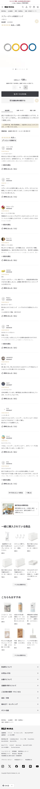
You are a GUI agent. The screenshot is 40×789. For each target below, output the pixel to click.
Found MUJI (31, 741)
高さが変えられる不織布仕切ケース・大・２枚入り (32, 546)
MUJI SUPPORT (29, 735)
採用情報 (14, 753)
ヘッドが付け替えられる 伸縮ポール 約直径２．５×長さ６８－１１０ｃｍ (7, 645)
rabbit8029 (9, 357)
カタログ (11, 747)
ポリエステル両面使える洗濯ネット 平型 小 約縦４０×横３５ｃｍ (20, 644)
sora (7, 462)
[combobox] (8, 785)
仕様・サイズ (20, 110)
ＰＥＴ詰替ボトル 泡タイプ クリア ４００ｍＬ (33, 643)
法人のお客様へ (5, 749)
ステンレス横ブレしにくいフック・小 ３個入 (19, 546)
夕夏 (7, 326)
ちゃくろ (8, 238)
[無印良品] (7, 731)
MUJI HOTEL (13, 743)
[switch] (37, 21)
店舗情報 (3, 735)
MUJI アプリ (4, 747)
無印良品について (5, 755)
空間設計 (3, 737)
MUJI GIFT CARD (27, 747)
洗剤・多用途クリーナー (31, 11)
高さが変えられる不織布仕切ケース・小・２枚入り (19, 572)
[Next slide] (27, 69)
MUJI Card (18, 747)
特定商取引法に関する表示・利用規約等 (11, 757)
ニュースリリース (5, 753)
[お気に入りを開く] (30, 6)
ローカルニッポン (18, 735)
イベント (10, 735)
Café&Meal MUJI (14, 741)
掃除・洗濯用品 (19, 11)
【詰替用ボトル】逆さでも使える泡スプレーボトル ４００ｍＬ (32, 618)
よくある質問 (11, 737)
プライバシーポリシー (7, 761)
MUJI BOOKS (4, 743)
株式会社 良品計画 (17, 755)
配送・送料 (33, 110)
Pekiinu (8, 298)
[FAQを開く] (34, 6)
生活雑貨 (10, 11)
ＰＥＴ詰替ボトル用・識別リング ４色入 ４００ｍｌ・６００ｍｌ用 (19, 618)
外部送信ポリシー (18, 761)
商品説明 (7, 110)
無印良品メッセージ (23, 753)
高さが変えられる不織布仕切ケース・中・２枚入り (6, 572)
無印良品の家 (4, 741)
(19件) (18, 25)
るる (7, 408)
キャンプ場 (23, 741)
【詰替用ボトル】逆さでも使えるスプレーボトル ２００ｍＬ (6, 547)
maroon (8, 270)
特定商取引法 (28, 761)
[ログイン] (26, 6)
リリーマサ (9, 147)
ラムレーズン (10, 206)
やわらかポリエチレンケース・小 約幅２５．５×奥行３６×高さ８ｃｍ (32, 573)
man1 (8, 383)
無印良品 (3, 11)
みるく (8, 179)
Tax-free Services (15, 749)
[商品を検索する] (23, 6)
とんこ (8, 436)
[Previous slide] (13, 69)
